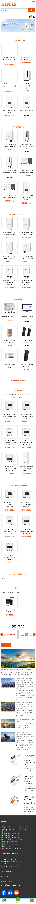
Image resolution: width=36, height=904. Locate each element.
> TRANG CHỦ (5, 879)
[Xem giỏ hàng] (29, 17)
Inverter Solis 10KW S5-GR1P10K (9, 111)
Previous (3, 25)
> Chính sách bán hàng (8, 859)
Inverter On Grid (8, 395)
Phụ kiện (18, 299)
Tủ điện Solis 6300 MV (9, 364)
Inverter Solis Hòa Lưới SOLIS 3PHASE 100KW (9, 197)
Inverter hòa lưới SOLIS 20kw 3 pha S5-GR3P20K (26, 198)
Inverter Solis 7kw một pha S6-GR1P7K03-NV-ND (26, 86)
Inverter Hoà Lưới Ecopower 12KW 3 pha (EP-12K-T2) (9, 416)
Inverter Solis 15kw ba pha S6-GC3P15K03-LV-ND (9, 172)
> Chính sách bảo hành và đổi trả (11, 861)
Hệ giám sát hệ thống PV (26, 318)
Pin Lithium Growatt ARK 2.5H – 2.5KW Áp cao (9, 60)
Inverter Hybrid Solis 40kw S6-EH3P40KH (26, 233)
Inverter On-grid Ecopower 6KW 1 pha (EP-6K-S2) (26, 442)
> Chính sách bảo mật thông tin (11, 864)
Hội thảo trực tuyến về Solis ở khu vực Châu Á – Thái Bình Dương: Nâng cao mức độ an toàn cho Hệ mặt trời (25, 705)
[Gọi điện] (18, 899)
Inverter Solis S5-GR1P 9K (26, 111)
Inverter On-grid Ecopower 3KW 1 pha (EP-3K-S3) (9, 469)
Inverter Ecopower (18, 485)
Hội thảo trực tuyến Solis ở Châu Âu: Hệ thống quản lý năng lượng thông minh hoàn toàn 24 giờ (25, 735)
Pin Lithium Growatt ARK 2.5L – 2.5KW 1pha (26, 59)
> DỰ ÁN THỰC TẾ (6, 881)
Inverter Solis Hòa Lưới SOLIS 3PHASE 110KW (26, 171)
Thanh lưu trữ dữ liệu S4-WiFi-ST (26, 365)
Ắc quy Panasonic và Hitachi (11, 592)
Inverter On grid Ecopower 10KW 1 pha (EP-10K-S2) (9, 442)
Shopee (32, 903)
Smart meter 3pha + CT (9, 317)
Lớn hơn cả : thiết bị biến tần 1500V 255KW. (16, 669)
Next (32, 25)
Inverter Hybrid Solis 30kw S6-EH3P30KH (9, 257)
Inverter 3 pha (18, 127)
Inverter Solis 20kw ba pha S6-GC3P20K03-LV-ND (26, 146)
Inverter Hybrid (18, 380)
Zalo (25, 903)
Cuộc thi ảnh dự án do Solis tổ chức (25, 720)
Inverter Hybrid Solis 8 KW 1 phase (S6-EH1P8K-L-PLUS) (26, 469)
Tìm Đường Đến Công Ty (4, 903)
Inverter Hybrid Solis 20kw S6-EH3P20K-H (26, 257)
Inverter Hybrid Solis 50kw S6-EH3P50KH (9, 233)
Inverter (18, 390)
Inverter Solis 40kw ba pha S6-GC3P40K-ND (9, 145)
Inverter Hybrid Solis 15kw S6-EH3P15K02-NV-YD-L (9, 282)
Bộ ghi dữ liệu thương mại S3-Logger (9, 341)
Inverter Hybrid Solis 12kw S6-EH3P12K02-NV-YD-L (26, 282)
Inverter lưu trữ (18, 215)
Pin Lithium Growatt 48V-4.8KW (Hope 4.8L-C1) (9, 86)
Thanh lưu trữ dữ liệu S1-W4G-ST (26, 341)
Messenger (11, 903)
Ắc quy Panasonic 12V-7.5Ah (9, 611)
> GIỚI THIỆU (5, 876)
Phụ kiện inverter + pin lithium (23, 395)
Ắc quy (4, 578)
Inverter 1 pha (18, 40)
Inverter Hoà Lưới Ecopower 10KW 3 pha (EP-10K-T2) (26, 416)
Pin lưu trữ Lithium (18, 574)
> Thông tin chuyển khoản (9, 866)
